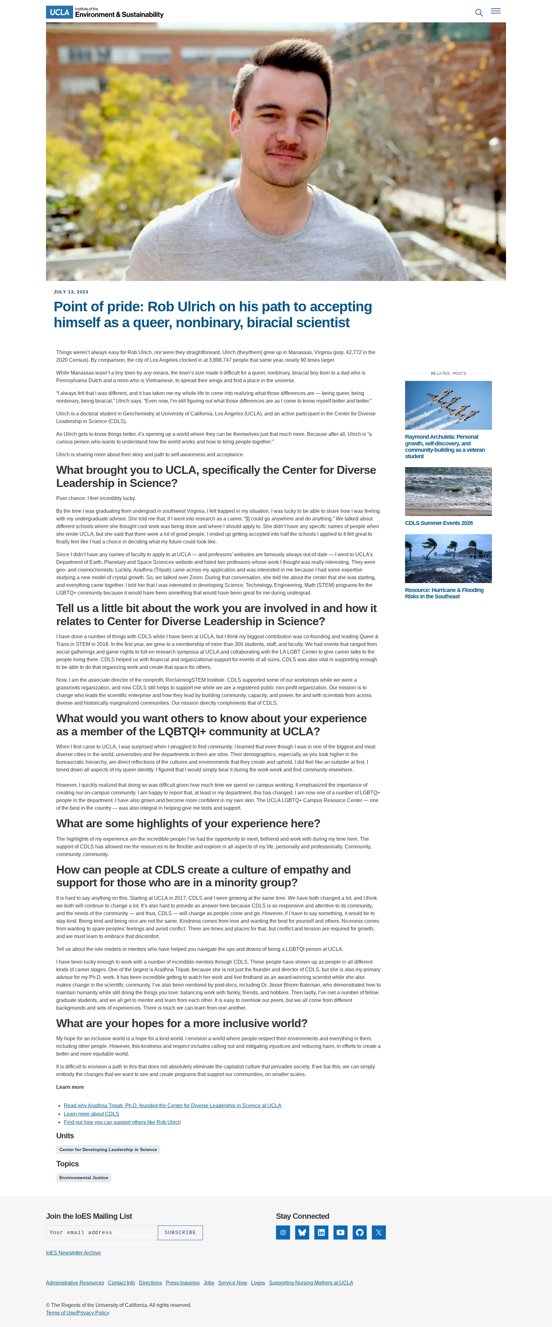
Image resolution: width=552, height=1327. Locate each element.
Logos (258, 1282)
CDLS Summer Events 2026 (439, 523)
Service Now (232, 1282)
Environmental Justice (83, 1177)
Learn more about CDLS (91, 1114)
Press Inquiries (183, 1282)
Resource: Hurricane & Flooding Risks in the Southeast (444, 593)
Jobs (208, 1282)
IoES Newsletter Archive (73, 1252)
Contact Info (121, 1282)
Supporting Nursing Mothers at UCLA (311, 1282)
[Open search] (479, 14)
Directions (150, 1282)
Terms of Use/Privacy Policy (77, 1313)
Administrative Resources (75, 1282)
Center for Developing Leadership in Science (108, 1149)
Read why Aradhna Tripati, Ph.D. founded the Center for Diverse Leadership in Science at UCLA (172, 1105)
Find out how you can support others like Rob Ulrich (122, 1122)
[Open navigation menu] (495, 10)
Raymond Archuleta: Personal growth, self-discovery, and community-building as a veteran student (445, 446)
